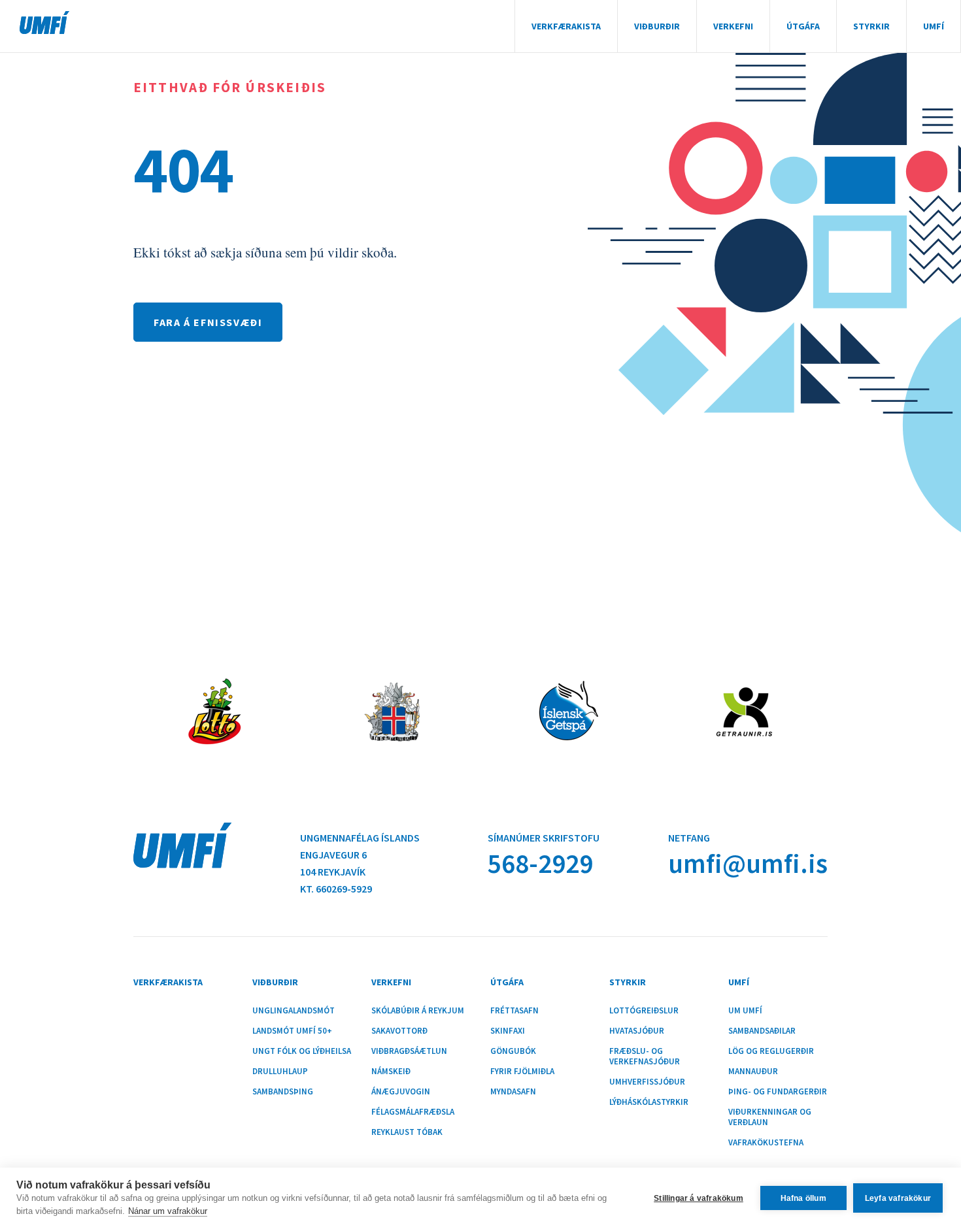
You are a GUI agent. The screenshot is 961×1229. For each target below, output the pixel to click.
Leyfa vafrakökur (898, 1198)
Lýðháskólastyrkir (648, 1102)
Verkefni (733, 26)
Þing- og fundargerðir (777, 1092)
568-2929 (540, 863)
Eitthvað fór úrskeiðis (229, 87)
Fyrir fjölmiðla (522, 1071)
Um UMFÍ (745, 1011)
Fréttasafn (514, 1011)
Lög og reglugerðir (771, 1051)
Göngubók (513, 1051)
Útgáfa (803, 26)
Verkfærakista (566, 26)
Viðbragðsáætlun (409, 1051)
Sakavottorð (399, 1031)
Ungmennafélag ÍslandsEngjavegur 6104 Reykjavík (360, 854)
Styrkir (871, 26)
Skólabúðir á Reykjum (417, 1011)
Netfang (689, 837)
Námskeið (391, 1071)
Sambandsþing (282, 1092)
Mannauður (753, 1071)
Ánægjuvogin (400, 1092)
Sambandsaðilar (762, 1031)
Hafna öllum (803, 1198)
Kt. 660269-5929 (336, 888)
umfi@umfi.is (748, 863)
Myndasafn (513, 1092)
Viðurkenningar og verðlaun (769, 1117)
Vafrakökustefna (765, 1143)
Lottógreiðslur (644, 1011)
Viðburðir (657, 26)
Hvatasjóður (636, 1031)
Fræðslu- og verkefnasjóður (644, 1056)
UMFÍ (44, 22)
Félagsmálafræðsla (412, 1112)
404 (183, 169)
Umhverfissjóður (647, 1082)
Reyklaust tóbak (407, 1132)
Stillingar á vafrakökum (698, 1198)
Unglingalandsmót (293, 1011)
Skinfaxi (507, 1031)
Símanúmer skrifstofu (543, 837)
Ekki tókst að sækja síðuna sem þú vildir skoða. (265, 252)
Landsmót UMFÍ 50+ (292, 1031)
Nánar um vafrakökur (167, 1211)
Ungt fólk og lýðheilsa (301, 1051)
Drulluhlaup (280, 1071)
